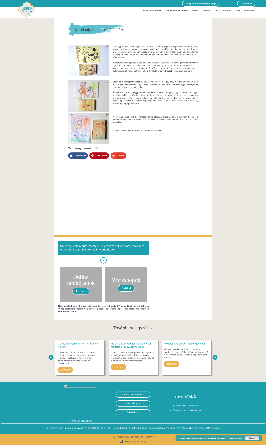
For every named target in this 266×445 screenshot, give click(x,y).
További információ (235, 438)
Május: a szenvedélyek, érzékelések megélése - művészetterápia (131, 345)
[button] (78, 155)
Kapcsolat (249, 10)
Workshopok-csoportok (176, 10)
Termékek (206, 10)
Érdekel (81, 291)
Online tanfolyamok (151, 10)
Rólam (195, 10)
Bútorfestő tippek (224, 10)
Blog (238, 10)
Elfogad (252, 438)
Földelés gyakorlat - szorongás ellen (185, 343)
